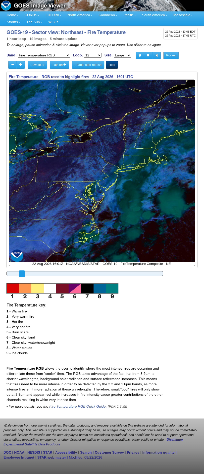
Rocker (171, 55)
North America (78, 15)
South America (153, 15)
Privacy (133, 452)
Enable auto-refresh (88, 65)
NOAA (19, 452)
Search (86, 452)
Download (37, 65)
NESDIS (33, 452)
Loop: (78, 55)
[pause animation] (148, 55)
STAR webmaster (51, 457)
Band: (11, 55)
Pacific (128, 15)
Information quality (158, 452)
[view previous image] (140, 55)
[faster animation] (20, 65)
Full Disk (52, 15)
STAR (47, 452)
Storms (12, 22)
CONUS (31, 15)
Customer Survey (109, 452)
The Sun (33, 22)
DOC (7, 452)
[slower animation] (12, 65)
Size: (108, 55)
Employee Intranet (18, 457)
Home (11, 15)
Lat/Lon (57, 65)
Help (112, 65)
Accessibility (66, 452)
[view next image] (156, 55)
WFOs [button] (53, 22)
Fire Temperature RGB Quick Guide (77, 406)
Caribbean (107, 15)
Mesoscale (181, 15)
